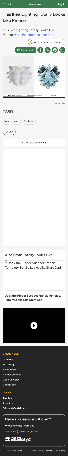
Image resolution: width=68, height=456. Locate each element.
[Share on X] (48, 50)
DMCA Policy (60, 450)
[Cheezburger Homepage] (34, 439)
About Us (8, 403)
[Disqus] (34, 199)
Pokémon (29, 121)
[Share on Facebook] (40, 50)
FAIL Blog (8, 364)
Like (11, 131)
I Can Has (8, 359)
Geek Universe (11, 379)
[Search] (10, 4)
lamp (16, 121)
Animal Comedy (12, 374)
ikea (6, 121)
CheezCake (9, 384)
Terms (33, 450)
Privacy (41, 450)
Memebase (34, 4)
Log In (61, 4)
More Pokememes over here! (34, 35)
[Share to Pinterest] (55, 50)
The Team (8, 398)
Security (49, 450)
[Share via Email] (62, 50)
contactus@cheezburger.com (22, 431)
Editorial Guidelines (14, 408)
